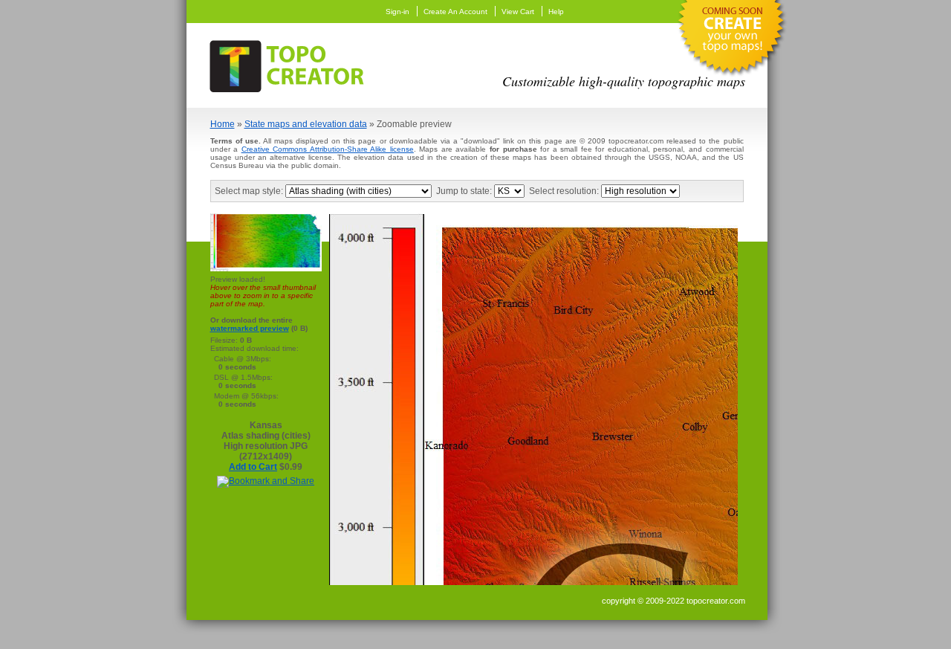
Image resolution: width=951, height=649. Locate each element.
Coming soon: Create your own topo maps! (731, 41)
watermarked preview (249, 328)
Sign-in (397, 11)
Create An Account (455, 11)
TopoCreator (291, 63)
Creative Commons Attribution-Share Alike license (327, 149)
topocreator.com (716, 600)
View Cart (518, 11)
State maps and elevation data (305, 124)
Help (556, 11)
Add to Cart (253, 467)
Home (222, 124)
